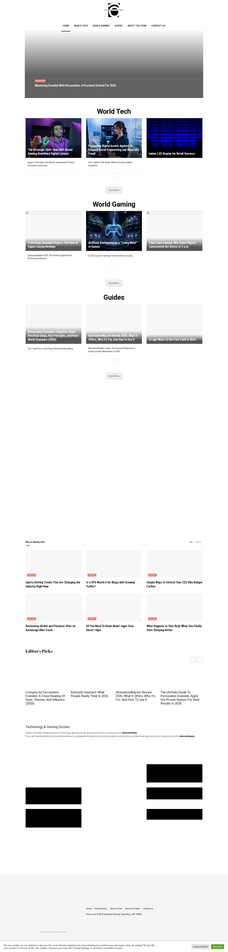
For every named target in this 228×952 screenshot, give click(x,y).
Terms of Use (116, 908)
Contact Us (158, 25)
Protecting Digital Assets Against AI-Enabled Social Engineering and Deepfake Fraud (113, 149)
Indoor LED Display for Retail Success (172, 153)
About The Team (136, 25)
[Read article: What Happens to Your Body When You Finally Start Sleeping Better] (174, 608)
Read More (114, 190)
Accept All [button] (217, 946)
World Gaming (101, 25)
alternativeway (186, 736)
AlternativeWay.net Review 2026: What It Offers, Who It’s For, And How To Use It (112, 337)
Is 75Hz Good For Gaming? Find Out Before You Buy (110, 255)
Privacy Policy (101, 908)
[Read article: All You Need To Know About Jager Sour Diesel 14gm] (114, 608)
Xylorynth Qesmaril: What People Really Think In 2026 (44, 694)
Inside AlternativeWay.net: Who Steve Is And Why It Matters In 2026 (178, 696)
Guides (119, 25)
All (191, 542)
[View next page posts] (116, 175)
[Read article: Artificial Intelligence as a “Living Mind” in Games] (114, 231)
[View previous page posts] (111, 175)
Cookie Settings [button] (200, 946)
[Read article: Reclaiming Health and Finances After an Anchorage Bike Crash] (53, 608)
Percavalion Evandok (48, 91)
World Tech (81, 25)
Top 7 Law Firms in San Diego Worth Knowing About (50, 348)
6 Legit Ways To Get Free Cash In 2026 (172, 339)
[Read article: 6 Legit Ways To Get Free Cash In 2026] (174, 324)
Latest (198, 542)
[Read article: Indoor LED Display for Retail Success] (174, 138)
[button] (199, 659)
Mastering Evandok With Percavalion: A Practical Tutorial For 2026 (75, 85)
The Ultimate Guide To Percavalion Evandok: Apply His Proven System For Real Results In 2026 (135, 697)
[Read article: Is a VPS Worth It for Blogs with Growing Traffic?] (114, 564)
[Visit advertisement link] (114, 458)
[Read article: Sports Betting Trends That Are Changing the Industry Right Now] (53, 564)
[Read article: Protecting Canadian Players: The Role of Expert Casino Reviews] (53, 231)
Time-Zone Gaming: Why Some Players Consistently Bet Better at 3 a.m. (172, 244)
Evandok (40, 81)
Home (66, 25)
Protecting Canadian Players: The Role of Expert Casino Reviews (53, 244)
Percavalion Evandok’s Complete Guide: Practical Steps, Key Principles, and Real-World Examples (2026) (53, 335)
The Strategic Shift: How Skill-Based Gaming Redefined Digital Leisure (50, 151)
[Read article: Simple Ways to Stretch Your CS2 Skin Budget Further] (174, 564)
